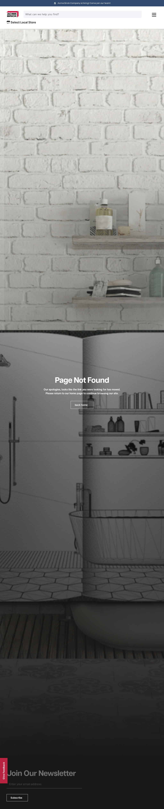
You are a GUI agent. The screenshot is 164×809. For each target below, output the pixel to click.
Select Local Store (23, 22)
